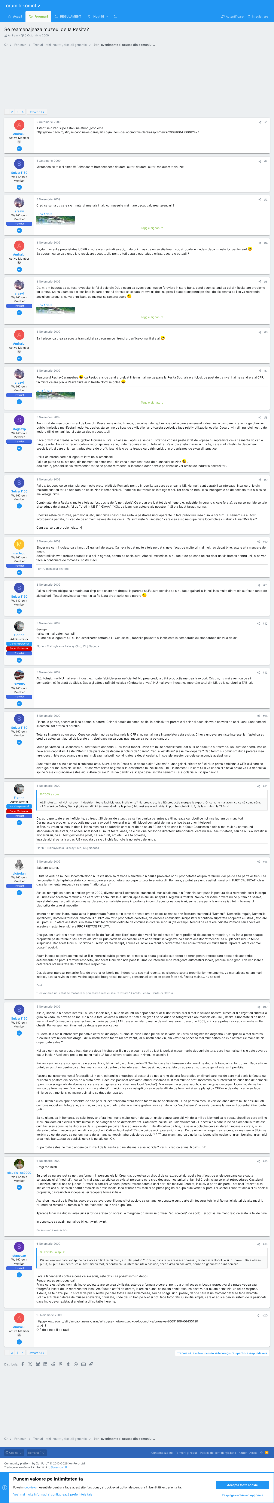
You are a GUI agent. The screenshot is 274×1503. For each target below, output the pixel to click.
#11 (265, 585)
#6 (266, 332)
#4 (266, 243)
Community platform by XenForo (45, 1463)
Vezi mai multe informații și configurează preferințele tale (52, 1494)
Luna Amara (44, 214)
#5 (266, 281)
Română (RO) (37, 1452)
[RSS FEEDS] (116, 16)
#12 (265, 623)
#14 (265, 716)
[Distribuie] (260, 122)
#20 (265, 1315)
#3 (266, 199)
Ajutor (243, 1452)
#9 (266, 480)
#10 (265, 541)
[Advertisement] (132, 79)
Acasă (253, 1452)
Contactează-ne (162, 1452)
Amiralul (13, 35)
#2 (266, 161)
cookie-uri (31, 1487)
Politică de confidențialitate (218, 1452)
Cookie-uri (15, 1452)
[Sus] (261, 1452)
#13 (265, 672)
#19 (265, 1244)
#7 (266, 370)
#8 (266, 417)
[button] (107, 16)
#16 (265, 861)
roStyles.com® (57, 1467)
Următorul (35, 112)
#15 (265, 786)
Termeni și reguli (186, 1452)
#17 (265, 1007)
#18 (265, 1161)
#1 (266, 122)
